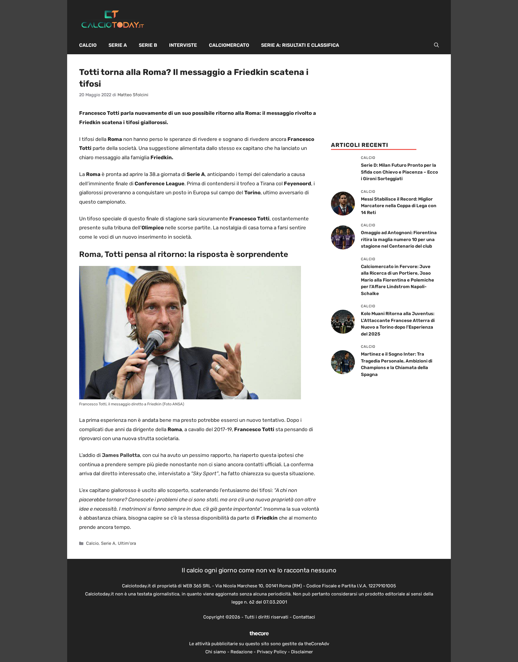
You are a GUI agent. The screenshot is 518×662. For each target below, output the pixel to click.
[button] (436, 45)
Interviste (183, 45)
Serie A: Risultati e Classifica (300, 45)
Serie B (148, 45)
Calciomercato (229, 45)
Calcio (88, 45)
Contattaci (304, 617)
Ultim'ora (127, 543)
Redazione (241, 652)
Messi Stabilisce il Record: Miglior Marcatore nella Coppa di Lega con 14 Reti (398, 205)
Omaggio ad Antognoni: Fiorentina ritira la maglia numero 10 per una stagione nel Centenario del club (399, 239)
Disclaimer (302, 652)
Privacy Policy (272, 652)
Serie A (118, 45)
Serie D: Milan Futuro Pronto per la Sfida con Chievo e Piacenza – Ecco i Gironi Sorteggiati (399, 172)
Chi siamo (215, 652)
